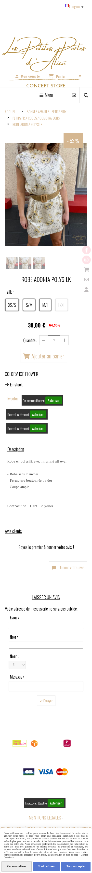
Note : (14, 656)
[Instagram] (86, 260)
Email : (14, 617)
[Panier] (86, 269)
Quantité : (30, 340)
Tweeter (12, 398)
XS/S (12, 305)
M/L (45, 305)
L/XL (61, 305)
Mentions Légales (45, 817)
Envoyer (48, 700)
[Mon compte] (86, 289)
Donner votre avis (70, 567)
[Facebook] (86, 250)
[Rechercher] (86, 95)
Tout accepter (76, 866)
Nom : (14, 637)
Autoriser (54, 400)
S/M (29, 305)
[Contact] (86, 279)
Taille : (9, 291)
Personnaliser (16, 866)
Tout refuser (46, 866)
